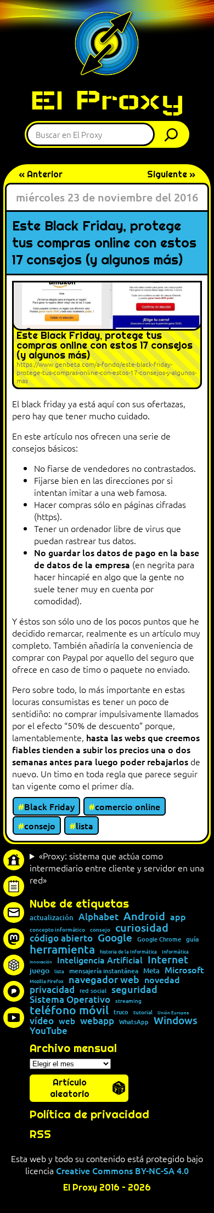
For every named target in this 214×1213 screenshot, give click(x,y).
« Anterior (41, 174)
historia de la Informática (128, 951)
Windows (176, 1020)
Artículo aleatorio (69, 1088)
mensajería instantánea (103, 971)
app (178, 916)
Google (115, 938)
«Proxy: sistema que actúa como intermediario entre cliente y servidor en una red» (117, 868)
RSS (40, 1134)
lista (84, 825)
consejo (39, 825)
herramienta (62, 949)
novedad (162, 979)
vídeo (42, 1020)
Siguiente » (171, 174)
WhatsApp (134, 1022)
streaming (128, 1000)
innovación (41, 961)
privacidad (52, 990)
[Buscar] (174, 134)
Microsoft (184, 970)
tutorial (143, 1012)
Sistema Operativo (70, 999)
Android (144, 916)
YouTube (48, 1031)
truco (121, 1012)
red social (93, 990)
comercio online (127, 806)
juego (39, 970)
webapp (97, 1020)
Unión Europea (173, 1012)
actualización (52, 917)
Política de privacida (86, 1114)
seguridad (134, 989)
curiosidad (141, 927)
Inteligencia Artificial (100, 960)
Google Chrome (159, 939)
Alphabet (98, 916)
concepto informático (57, 929)
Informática (175, 951)
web (67, 1021)
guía (192, 939)
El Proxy (107, 99)
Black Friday (49, 806)
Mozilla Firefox (47, 981)
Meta (151, 970)
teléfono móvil (69, 1009)
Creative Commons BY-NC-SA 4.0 (122, 1170)
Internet (168, 960)
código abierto (61, 938)
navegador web (104, 979)
